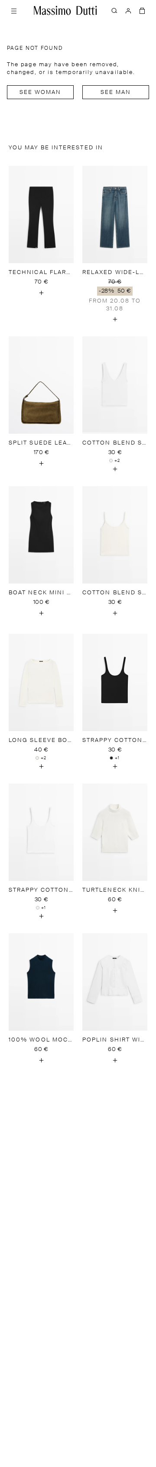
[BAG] (142, 10)
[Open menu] (14, 10)
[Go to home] (65, 10)
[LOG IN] (128, 10)
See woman (41, 92)
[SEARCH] (114, 10)
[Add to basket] (41, 292)
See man (116, 92)
